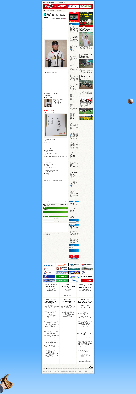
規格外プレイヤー (74, 176)
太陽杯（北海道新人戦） (74, 144)
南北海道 (72, 49)
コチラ (56, 93)
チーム (72, 186)
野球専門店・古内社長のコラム (74, 55)
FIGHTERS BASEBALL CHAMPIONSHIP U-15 (74, 40)
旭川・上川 (72, 116)
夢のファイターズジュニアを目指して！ (74, 77)
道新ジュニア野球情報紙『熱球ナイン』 (74, 123)
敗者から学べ (72, 191)
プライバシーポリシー (69, 370)
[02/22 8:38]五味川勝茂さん (72, 211)
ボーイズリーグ (72, 89)
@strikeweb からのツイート (73, 252)
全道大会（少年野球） (74, 135)
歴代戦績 (71, 129)
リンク (71, 197)
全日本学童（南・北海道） (74, 139)
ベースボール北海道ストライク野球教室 (74, 162)
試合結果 (71, 157)
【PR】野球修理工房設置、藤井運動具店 (51, 72)
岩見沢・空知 (72, 113)
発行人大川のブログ (73, 46)
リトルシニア (48, 10)
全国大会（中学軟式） (74, 133)
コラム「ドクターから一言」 (74, 85)
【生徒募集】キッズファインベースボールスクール (86, 57)
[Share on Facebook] (63, 18)
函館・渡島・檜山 (73, 115)
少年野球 (72, 171)
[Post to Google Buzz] (64, 18)
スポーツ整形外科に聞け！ (74, 167)
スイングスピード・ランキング (74, 35)
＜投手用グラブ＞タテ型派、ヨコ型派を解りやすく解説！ (74, 231)
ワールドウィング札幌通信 (74, 194)
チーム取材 (72, 174)
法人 (72, 185)
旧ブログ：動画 (72, 183)
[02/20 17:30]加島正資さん (72, 217)
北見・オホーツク (73, 119)
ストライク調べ (72, 56)
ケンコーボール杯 (73, 60)
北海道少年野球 (72, 190)
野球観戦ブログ (72, 164)
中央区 (71, 97)
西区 (71, 99)
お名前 (56, 218)
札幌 (71, 96)
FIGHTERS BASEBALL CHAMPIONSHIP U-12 (74, 42)
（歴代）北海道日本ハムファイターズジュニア (74, 79)
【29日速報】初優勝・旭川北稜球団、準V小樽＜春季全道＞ (74, 234)
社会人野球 (72, 64)
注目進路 (71, 66)
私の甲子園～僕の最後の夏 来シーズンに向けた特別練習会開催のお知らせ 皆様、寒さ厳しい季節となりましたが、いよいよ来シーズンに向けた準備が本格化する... (85, 92)
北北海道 (72, 50)
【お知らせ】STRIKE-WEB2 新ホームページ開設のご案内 (74, 227)
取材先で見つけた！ (73, 175)
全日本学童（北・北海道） (74, 137)
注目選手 (71, 65)
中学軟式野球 (72, 156)
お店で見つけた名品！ (74, 182)
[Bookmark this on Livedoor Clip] (66, 18)
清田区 (71, 106)
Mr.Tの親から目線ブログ (74, 163)
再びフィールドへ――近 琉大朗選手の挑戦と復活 (86, 30)
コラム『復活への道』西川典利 (74, 59)
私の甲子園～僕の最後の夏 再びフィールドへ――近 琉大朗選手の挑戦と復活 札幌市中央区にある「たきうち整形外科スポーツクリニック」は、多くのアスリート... (85, 48)
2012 (72, 158)
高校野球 (71, 47)
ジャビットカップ (73, 109)
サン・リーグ (72, 155)
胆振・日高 (72, 114)
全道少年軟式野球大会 (74, 142)
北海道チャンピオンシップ (74, 146)
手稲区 (71, 107)
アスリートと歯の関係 (74, 168)
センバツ (72, 51)
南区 (71, 100)
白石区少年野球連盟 (73, 108)
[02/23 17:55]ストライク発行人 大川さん (74, 208)
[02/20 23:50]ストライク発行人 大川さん (74, 214)
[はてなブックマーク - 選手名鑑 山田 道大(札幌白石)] (53, 18)
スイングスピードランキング (74, 68)
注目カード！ (73, 177)
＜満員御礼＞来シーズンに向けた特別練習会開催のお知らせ (86, 78)
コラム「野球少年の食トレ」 (74, 82)
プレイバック (72, 93)
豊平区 (71, 103)
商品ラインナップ (73, 61)
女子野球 (71, 173)
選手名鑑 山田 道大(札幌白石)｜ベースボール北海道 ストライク (54, 2)
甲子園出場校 (72, 48)
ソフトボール (72, 154)
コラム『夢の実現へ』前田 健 (74, 87)
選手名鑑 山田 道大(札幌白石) (55, 15)
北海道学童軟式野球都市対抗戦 (74, 45)
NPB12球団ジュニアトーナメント (74, 70)
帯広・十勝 (72, 118)
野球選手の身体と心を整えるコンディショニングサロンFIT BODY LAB (74, 29)
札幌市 (71, 95)
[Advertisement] (55, 29)
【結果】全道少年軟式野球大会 (74, 238)
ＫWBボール (72, 152)
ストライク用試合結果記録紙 (74, 196)
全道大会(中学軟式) (74, 132)
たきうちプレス (72, 165)
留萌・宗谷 (72, 117)
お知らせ (71, 94)
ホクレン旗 (72, 143)
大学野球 (71, 57)
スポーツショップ (73, 181)
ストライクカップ (73, 27)
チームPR (72, 187)
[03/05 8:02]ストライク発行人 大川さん (74, 204)
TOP (44, 10)
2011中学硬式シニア (74, 172)
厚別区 (71, 105)
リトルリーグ (72, 153)
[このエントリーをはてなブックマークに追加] (51, 17)
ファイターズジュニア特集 (74, 75)
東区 (71, 98)
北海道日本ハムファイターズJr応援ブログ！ (74, 72)
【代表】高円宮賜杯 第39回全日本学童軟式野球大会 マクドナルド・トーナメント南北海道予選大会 (74, 241)
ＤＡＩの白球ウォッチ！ (74, 80)
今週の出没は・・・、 (63, 204)
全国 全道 (71, 192)
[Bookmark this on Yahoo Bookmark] (65, 18)
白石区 (71, 104)
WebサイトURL (56, 221)
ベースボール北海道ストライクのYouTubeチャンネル (74, 37)
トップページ (72, 26)
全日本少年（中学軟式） (74, 147)
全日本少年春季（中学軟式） (74, 149)
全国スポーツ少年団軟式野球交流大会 (74, 128)
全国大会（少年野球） (74, 134)
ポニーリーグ (72, 90)
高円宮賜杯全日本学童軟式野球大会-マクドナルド (74, 125)
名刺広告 (71, 184)
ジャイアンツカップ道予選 (74, 32)
